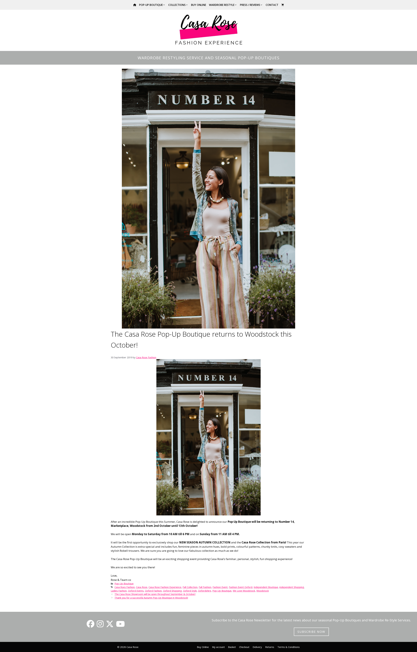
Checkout (244, 647)
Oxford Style (190, 590)
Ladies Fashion (119, 590)
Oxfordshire (204, 590)
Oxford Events (136, 590)
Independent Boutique (266, 587)
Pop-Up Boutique (151, 5)
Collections (177, 5)
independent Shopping (291, 587)
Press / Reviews (250, 5)
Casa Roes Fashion (125, 587)
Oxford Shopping (172, 590)
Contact (272, 5)
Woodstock (262, 590)
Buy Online (198, 5)
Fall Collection (190, 587)
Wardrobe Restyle (221, 5)
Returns (269, 647)
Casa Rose (141, 587)
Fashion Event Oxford (240, 587)
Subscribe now (311, 632)
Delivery (257, 647)
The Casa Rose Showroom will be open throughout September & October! (155, 594)
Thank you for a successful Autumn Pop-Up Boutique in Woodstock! (151, 597)
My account (218, 647)
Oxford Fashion (153, 590)
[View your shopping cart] (282, 5)
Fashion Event (220, 587)
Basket (232, 647)
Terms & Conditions (288, 647)
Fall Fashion (205, 587)
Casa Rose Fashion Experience (165, 587)
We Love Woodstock (244, 590)
